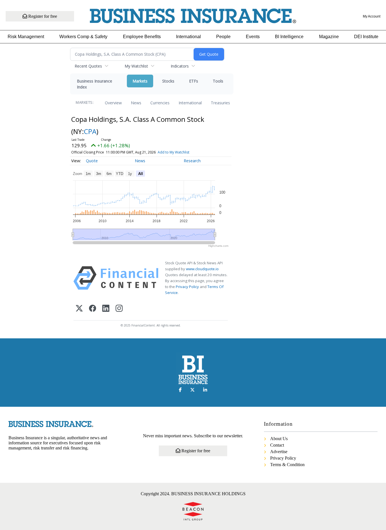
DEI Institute (366, 36)
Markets (140, 81)
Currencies (160, 102)
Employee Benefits (142, 36)
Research (192, 160)
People (223, 36)
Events (253, 36)
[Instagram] (119, 308)
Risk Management (26, 36)
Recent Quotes (88, 66)
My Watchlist (136, 66)
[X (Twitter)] (79, 308)
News (136, 102)
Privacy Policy (187, 286)
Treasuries (220, 102)
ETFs (193, 81)
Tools (218, 81)
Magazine (329, 36)
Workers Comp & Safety (83, 36)
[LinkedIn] (106, 308)
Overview (113, 102)
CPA (90, 131)
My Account (371, 16)
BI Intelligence (289, 36)
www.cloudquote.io (202, 268)
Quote (92, 160)
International (188, 36)
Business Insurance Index (94, 84)
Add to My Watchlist (173, 152)
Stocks (168, 81)
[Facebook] (92, 308)
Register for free (42, 16)
